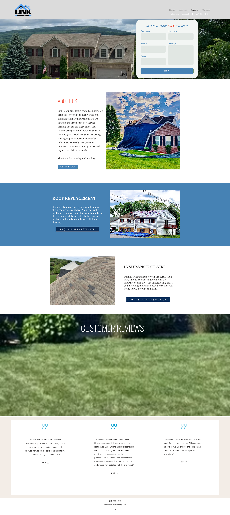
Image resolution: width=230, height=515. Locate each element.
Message (172, 43)
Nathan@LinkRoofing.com (115, 504)
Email (143, 44)
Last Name (173, 31)
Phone (143, 56)
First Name (145, 31)
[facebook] (192, 13)
